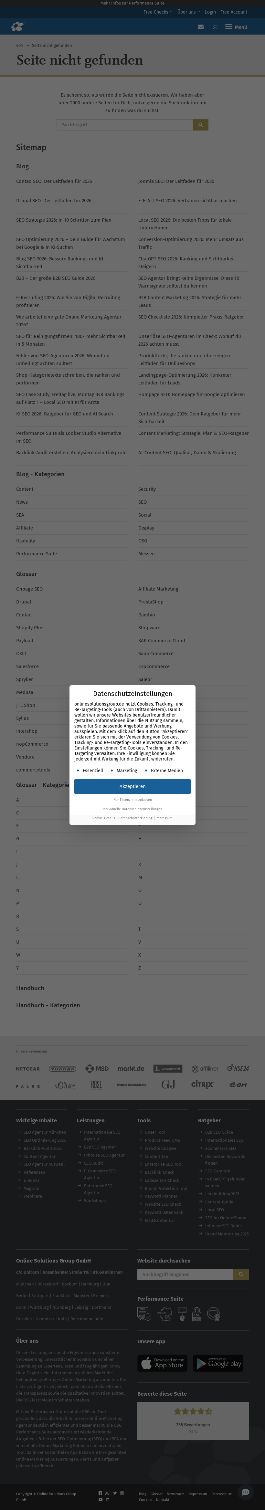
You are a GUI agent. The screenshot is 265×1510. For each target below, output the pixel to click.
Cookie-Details (103, 818)
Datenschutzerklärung (135, 818)
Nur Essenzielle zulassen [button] (132, 800)
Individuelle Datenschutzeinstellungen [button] (132, 809)
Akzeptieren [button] (133, 786)
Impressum (164, 818)
